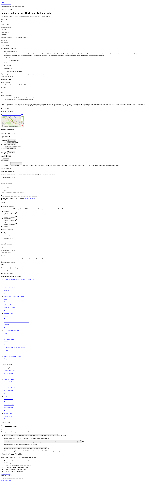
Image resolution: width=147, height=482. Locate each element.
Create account (7, 4)
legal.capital (12, 152)
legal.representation (17, 164)
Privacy (6, 480)
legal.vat (9, 156)
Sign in (2, 4)
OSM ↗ (3, 132)
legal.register (12, 140)
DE (1, 2)
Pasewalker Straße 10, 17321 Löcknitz (11, 115)
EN (3, 2)
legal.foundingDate (11, 148)
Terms (9, 480)
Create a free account (38, 75)
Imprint (2, 480)
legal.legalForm (11, 144)
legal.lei (6, 160)
